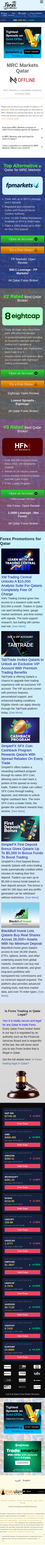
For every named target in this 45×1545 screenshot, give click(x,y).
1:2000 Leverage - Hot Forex (22, 499)
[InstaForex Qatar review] (7, 1375)
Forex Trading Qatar (10, 119)
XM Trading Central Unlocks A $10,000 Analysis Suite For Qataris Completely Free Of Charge (21, 585)
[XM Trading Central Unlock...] (20, 573)
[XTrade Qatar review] (22, 1375)
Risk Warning (27, 1501)
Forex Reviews (36, 13)
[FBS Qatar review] (37, 1368)
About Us (4, 1501)
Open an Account (21, 239)
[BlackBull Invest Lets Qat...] (20, 926)
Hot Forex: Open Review (23, 505)
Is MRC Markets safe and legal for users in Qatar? (22, 138)
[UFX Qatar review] (37, 1375)
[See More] (19, 626)
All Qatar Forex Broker (23, 280)
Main (14, 13)
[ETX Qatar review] (7, 1388)
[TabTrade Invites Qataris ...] (20, 655)
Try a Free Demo (21, 250)
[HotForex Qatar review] (7, 1381)
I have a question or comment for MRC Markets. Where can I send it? (22, 147)
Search (40, 1501)
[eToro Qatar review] (22, 1381)
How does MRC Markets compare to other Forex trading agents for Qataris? (22, 128)
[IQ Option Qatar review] (37, 1381)
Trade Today (22, 1124)
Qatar (5, 13)
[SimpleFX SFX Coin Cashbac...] (20, 742)
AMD (2, 20)
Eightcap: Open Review (23, 393)
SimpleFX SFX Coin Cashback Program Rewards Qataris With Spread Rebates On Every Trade (22, 754)
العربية (17, 1480)
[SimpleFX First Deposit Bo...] (20, 840)
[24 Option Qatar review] (22, 1388)
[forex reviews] (11, 1494)
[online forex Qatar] (12, 9)
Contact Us (12, 1501)
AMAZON (33, 20)
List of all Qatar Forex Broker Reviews (22, 1394)
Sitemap (22, 1503)
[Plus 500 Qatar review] (7, 1368)
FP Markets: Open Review (23, 260)
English (23, 13)
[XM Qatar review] (22, 1368)
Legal (35, 1501)
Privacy (19, 1501)
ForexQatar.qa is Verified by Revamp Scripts (20, 1531)
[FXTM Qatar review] (37, 1388)
